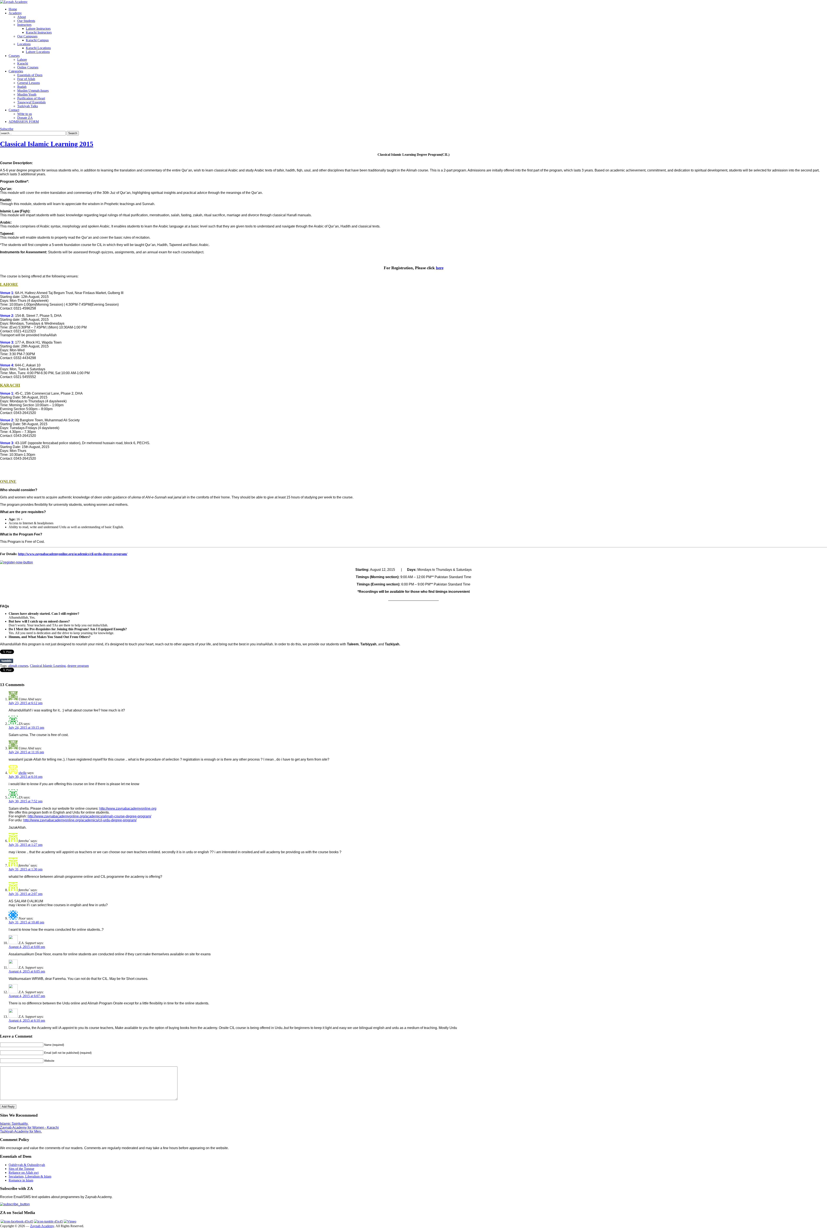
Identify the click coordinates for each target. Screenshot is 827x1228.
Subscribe (6, 129)
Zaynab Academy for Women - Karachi (29, 1127)
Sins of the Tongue (21, 1168)
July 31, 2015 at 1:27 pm (25, 845)
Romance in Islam (21, 1180)
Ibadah (21, 87)
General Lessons (28, 83)
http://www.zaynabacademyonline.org (127, 808)
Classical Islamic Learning (48, 666)
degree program (78, 666)
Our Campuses (27, 36)
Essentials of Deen (29, 75)
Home (13, 9)
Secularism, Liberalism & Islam (30, 1176)
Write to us (24, 114)
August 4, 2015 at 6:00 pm (27, 947)
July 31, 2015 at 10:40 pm (26, 922)
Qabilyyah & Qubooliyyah (27, 1165)
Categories (16, 71)
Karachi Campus (37, 40)
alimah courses (18, 666)
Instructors (24, 24)
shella (22, 773)
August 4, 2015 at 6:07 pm (27, 996)
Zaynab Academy (42, 1226)
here (439, 268)
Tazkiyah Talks (27, 106)
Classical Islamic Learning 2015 (46, 144)
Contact (14, 110)
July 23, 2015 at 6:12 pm (25, 703)
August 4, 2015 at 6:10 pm (27, 1020)
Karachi (22, 63)
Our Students (26, 21)
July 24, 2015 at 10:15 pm (26, 727)
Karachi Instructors (39, 32)
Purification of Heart (31, 98)
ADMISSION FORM (24, 121)
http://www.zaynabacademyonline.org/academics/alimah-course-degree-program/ (89, 816)
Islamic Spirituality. (14, 1123)
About (21, 17)
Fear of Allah (26, 79)
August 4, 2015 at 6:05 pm (27, 971)
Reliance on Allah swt (24, 1172)
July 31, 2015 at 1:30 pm (25, 869)
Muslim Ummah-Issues (33, 90)
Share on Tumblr (6, 661)
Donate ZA (25, 118)
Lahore (22, 59)
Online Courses (27, 67)
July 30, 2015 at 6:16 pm (25, 776)
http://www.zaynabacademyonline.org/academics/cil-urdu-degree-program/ (72, 554)
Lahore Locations (38, 52)
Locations (24, 44)
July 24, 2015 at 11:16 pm (26, 752)
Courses (14, 56)
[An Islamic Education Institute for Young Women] (14, 2)
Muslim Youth (26, 94)
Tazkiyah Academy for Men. (21, 1131)
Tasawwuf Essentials (31, 102)
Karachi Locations (38, 48)
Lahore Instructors (38, 28)
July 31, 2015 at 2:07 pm (25, 894)
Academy (15, 13)
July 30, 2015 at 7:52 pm (25, 801)
